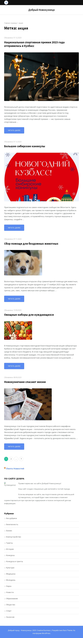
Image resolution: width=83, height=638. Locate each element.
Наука (8, 586)
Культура (10, 568)
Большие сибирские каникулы (24, 146)
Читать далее (14, 130)
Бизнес (9, 531)
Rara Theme (67, 630)
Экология (10, 617)
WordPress (46, 633)
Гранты (9, 543)
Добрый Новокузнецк (41, 9)
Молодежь (10, 580)
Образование (12, 598)
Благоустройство (13, 537)
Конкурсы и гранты (14, 561)
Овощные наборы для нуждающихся (29, 315)
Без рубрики (11, 518)
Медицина (10, 574)
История (10, 549)
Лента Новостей (15, 468)
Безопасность (12, 524)
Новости (10, 592)
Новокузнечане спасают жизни (25, 382)
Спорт (9, 611)
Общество (10, 605)
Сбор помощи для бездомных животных (31, 243)
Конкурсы (10, 555)
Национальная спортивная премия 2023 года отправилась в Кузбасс (34, 44)
